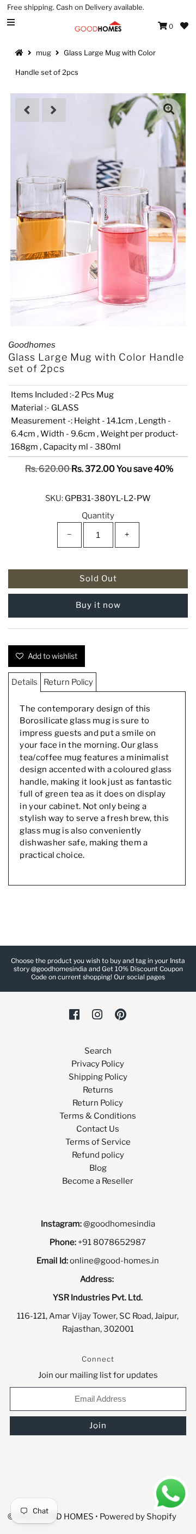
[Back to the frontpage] (20, 52)
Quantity (98, 516)
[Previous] (27, 110)
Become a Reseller (97, 1181)
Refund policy (98, 1155)
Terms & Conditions (97, 1116)
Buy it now (98, 605)
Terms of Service (98, 1142)
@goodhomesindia (119, 1224)
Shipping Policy (98, 1077)
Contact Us (97, 1129)
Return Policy (68, 682)
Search (98, 1051)
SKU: (54, 498)
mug (43, 52)
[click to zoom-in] (169, 110)
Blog (98, 1168)
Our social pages (139, 977)
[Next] (54, 110)
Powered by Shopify (138, 1517)
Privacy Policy (97, 1064)
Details (24, 682)
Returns (98, 1090)
